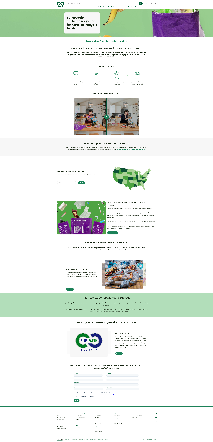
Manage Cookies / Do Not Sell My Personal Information (99, 439)
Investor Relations (60, 426)
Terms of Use (74, 439)
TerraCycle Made (116, 415)
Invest (97, 6)
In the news (78, 427)
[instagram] (156, 421)
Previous (68, 289)
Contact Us (134, 417)
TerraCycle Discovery (117, 423)
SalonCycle (97, 417)
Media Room (78, 430)
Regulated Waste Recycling (100, 429)
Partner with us (139, 6)
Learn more (113, 233)
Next (72, 289)
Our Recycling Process (61, 417)
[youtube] (156, 417)
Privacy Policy (67, 439)
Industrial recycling (98, 431)
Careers (58, 430)
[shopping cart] (155, 3)
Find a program (79, 415)
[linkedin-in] (156, 425)
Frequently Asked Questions (137, 415)
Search (81, 182)
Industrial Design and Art (61, 428)
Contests (77, 419)
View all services (98, 423)
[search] (141, 3)
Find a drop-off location (80, 417)
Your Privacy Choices (84, 439)
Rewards (77, 421)
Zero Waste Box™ (110, 6)
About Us (58, 415)
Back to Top (60, 439)
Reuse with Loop (119, 6)
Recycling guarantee (61, 419)
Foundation (59, 421)
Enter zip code (61, 180)
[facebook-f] (156, 414)
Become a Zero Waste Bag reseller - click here (106, 41)
